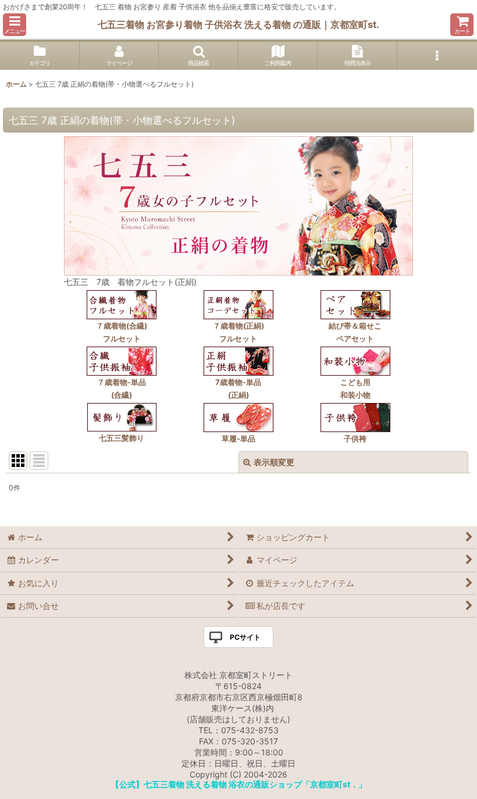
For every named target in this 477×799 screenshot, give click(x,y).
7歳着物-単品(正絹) (238, 388)
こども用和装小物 (355, 388)
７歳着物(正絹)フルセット (238, 332)
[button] (14, 24)
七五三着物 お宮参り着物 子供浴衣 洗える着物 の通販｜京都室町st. (238, 24)
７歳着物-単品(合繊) (121, 388)
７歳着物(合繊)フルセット (121, 332)
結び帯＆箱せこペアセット (355, 332)
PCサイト (245, 637)
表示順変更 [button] (274, 462)
